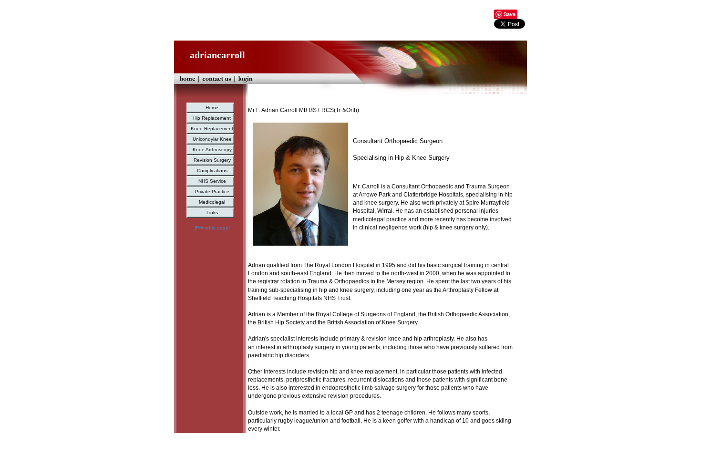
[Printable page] (212, 227)
